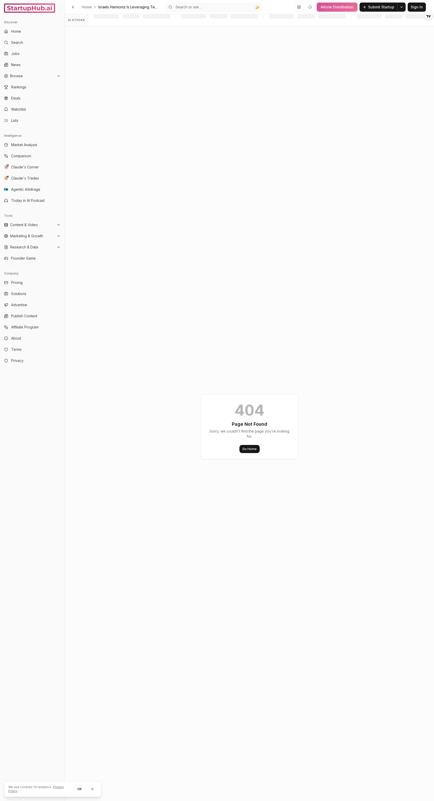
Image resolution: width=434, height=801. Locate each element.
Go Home (249, 449)
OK (79, 789)
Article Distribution (337, 7)
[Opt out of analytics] (92, 789)
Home (87, 7)
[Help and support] (299, 7)
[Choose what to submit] (402, 7)
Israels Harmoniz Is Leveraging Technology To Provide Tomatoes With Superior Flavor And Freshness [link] (128, 7)
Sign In (417, 7)
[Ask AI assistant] (257, 7)
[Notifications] (310, 7)
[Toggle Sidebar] (65, 400)
